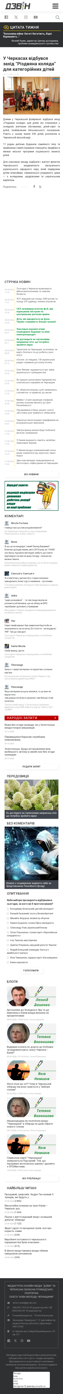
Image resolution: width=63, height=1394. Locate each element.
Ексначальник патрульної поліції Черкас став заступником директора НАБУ (27, 677)
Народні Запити (22, 718)
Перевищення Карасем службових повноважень (25, 738)
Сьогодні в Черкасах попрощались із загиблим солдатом (28, 636)
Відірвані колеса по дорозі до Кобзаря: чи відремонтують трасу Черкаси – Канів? (30, 1049)
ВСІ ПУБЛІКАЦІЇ (31, 1178)
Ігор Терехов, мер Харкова (23, 940)
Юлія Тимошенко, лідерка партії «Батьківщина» (34, 957)
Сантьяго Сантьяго (22, 573)
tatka (14, 595)
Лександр (17, 664)
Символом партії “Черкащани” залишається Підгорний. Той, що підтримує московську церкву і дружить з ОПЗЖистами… (31, 1162)
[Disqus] (31, 230)
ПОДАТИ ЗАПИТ (31, 766)
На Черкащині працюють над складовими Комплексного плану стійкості (26, 532)
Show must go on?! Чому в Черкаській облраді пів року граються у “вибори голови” (29, 1086)
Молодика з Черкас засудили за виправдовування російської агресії (30, 611)
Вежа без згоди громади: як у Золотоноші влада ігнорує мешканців (30, 726)
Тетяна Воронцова (38, 1057)
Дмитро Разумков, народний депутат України (33, 945)
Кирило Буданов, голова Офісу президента (32, 923)
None (14, 541)
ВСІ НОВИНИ (31, 474)
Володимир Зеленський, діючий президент (32, 909)
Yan (13, 620)
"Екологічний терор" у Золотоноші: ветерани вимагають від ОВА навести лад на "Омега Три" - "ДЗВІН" (29, 707)
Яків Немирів (35, 1093)
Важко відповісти (19, 962)
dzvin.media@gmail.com (25, 1303)
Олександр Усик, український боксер (28, 927)
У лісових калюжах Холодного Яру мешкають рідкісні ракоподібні (31, 586)
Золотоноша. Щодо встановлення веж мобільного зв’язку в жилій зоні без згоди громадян (30, 751)
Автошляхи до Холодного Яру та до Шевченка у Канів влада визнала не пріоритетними (28, 1012)
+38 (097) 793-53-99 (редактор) (28, 1307)
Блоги (26, 1020)
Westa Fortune (19, 523)
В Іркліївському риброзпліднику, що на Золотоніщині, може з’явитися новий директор (31, 564)
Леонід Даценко (37, 1020)
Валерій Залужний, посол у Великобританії (31, 913)
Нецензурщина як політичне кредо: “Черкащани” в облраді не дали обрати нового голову (30, 1123)
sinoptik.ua (40, 1386)
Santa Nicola (18, 646)
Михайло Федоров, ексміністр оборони (29, 918)
